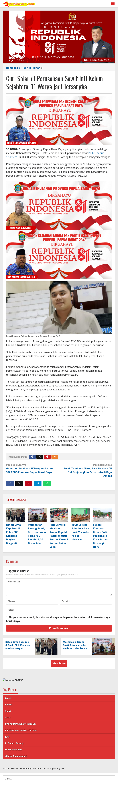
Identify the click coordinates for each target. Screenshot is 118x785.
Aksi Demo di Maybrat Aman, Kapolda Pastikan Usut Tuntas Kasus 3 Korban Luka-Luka (59, 535)
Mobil (8, 698)
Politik (8, 704)
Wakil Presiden (13, 749)
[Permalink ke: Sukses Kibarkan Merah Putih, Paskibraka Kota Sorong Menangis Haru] (102, 515)
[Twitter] (39, 457)
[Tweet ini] (19, 483)
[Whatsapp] (47, 483)
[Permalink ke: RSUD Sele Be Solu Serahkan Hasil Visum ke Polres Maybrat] (80, 515)
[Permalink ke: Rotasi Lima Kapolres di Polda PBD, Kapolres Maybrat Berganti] (15, 515)
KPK (7, 736)
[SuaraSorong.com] (19, 3)
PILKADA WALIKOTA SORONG (21, 730)
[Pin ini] (28, 483)
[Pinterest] (47, 457)
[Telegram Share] (37, 483)
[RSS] (54, 457)
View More (59, 663)
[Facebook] (32, 457)
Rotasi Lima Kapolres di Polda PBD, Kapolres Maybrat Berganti (17, 645)
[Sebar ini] (10, 483)
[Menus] (113, 4)
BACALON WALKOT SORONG (20, 723)
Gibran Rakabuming (16, 756)
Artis (8, 717)
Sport (8, 711)
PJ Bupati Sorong (14, 743)
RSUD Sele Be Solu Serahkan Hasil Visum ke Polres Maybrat (80, 532)
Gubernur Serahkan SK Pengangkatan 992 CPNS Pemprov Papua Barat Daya (29, 468)
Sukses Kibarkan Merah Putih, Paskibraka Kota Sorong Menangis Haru (101, 535)
